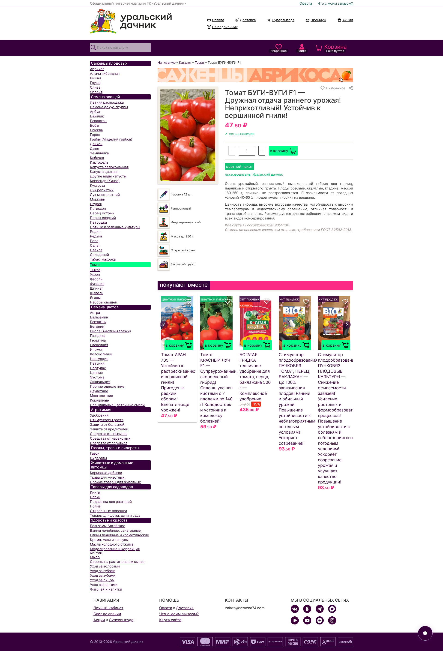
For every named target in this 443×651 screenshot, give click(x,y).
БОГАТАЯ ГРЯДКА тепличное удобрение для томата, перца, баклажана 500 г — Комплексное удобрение (255, 376)
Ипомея (96, 349)
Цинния (96, 372)
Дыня (94, 148)
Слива (95, 87)
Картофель (99, 162)
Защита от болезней (107, 424)
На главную (167, 62)
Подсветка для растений (111, 501)
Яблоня (96, 92)
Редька (96, 236)
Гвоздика (97, 335)
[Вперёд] (347, 325)
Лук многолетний (105, 194)
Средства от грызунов (108, 433)
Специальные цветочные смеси (117, 405)
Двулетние (99, 391)
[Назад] (164, 325)
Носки (95, 497)
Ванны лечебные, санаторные (115, 530)
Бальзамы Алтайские (107, 526)
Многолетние (101, 395)
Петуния (97, 363)
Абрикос (97, 69)
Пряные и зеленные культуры (115, 227)
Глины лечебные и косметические (119, 535)
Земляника (99, 153)
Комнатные (99, 400)
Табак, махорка (103, 259)
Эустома (97, 377)
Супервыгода (283, 20)
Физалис (97, 283)
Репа (94, 241)
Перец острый (102, 213)
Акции (347, 20)
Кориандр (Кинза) (105, 181)
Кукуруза (97, 185)
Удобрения (99, 415)
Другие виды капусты (108, 176)
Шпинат (96, 288)
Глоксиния (99, 345)
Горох (95, 134)
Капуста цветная (104, 171)
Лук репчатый (102, 190)
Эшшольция (100, 382)
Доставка (248, 20)
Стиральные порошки (108, 511)
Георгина (98, 340)
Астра (95, 312)
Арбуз (95, 111)
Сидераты (98, 458)
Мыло (95, 557)
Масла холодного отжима (111, 544)
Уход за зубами (102, 575)
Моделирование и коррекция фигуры (115, 550)
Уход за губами (102, 571)
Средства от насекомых (110, 438)
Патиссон (98, 208)
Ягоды (95, 297)
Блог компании (107, 614)
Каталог (185, 62)
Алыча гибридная (105, 73)
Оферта (305, 3)
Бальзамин (99, 317)
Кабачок (97, 157)
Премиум (318, 20)
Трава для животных (107, 477)
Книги (95, 492)
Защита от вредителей (109, 429)
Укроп (95, 274)
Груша (95, 82)
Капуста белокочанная (109, 167)
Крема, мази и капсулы (109, 539)
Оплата (218, 20)
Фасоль (96, 279)
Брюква (96, 130)
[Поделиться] (350, 88)
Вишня (95, 78)
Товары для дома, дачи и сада (115, 515)
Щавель (96, 293)
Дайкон (96, 144)
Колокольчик (101, 354)
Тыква (95, 270)
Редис (95, 231)
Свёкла (96, 250)
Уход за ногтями (103, 584)
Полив (95, 506)
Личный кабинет (108, 608)
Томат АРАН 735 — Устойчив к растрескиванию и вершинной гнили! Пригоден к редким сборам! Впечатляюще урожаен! (177, 382)
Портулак (98, 368)
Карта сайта (170, 620)
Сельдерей (99, 254)
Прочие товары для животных (115, 482)
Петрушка (98, 222)
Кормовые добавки (106, 472)
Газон (94, 453)
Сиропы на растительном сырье (117, 561)
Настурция (99, 358)
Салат (95, 245)
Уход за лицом (102, 580)
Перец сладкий (103, 217)
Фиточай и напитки (106, 589)
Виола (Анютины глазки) (110, 331)
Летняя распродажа (107, 102)
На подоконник (225, 27)
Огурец (96, 204)
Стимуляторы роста (106, 420)
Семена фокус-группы (109, 107)
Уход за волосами (105, 566)
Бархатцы (98, 322)
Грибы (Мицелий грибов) (111, 139)
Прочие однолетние (107, 386)
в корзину (279, 150)
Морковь (97, 199)
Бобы (94, 125)
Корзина (335, 48)
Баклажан (98, 121)
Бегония (97, 326)
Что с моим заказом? (335, 3)
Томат (95, 264)
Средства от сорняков (108, 443)
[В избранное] (188, 301)
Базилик (97, 116)
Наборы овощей (103, 302)
